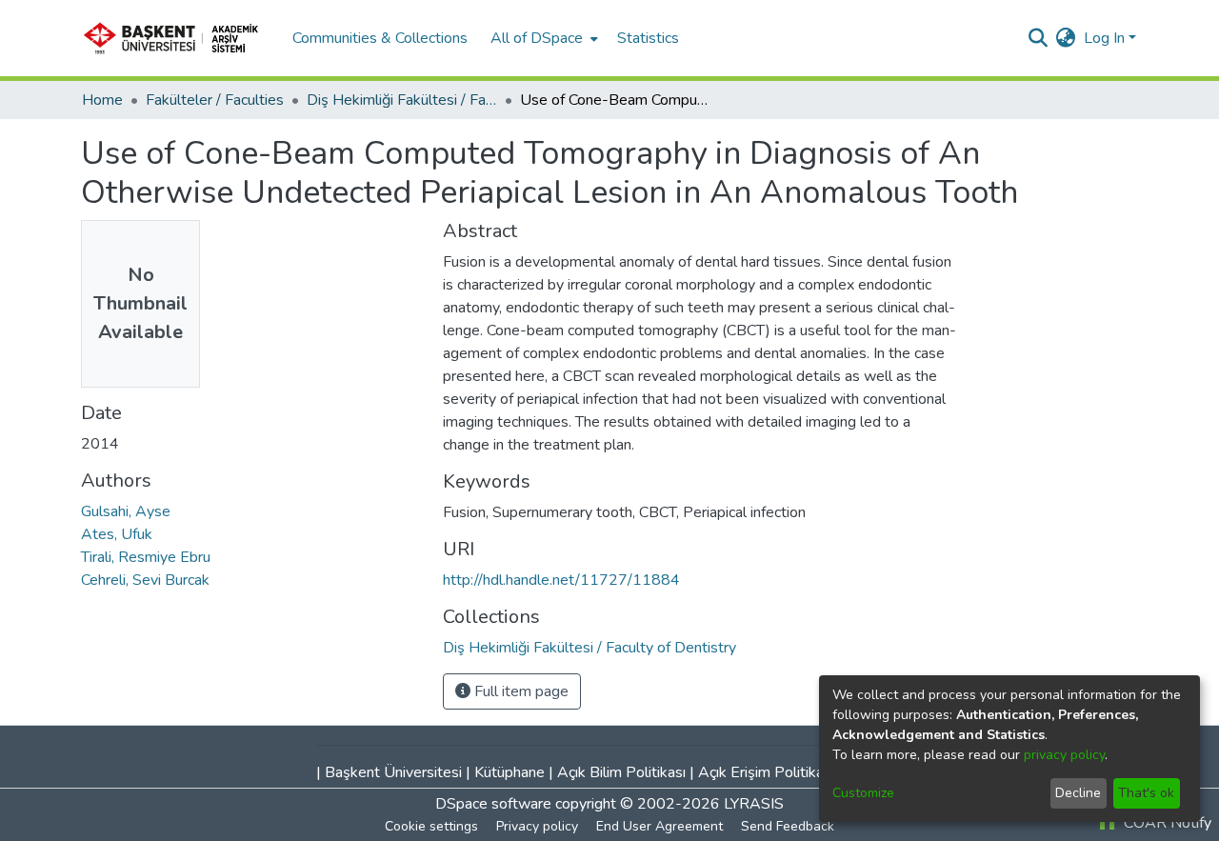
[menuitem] (542, 38)
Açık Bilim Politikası (621, 772)
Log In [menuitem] (1104, 38)
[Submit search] (1038, 38)
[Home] (177, 38)
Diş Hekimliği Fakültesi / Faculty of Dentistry (402, 100)
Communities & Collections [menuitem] (380, 38)
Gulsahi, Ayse (125, 511)
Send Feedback (787, 826)
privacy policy (1064, 755)
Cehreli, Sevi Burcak (145, 580)
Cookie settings (431, 826)
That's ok (1146, 793)
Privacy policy (537, 826)
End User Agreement (659, 826)
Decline (1078, 793)
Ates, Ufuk (116, 534)
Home (102, 100)
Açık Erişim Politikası (766, 772)
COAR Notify (1165, 822)
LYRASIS (754, 803)
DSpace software (493, 803)
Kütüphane (509, 772)
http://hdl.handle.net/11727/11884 (561, 580)
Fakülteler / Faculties (215, 100)
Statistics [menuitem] (648, 38)
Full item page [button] (519, 691)
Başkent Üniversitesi (393, 772)
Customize (863, 793)
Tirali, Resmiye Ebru (145, 557)
